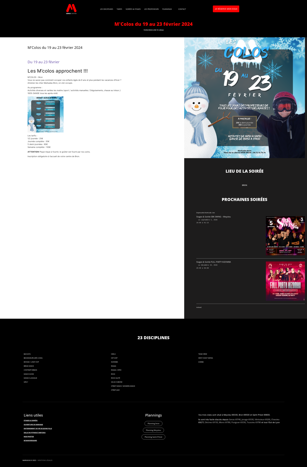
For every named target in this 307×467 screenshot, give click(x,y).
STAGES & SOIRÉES (30, 420)
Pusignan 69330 (238, 422)
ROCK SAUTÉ (115, 378)
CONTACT (182, 9)
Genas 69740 (235, 419)
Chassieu (275, 419)
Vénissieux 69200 (262, 419)
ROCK (113, 374)
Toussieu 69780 (254, 422)
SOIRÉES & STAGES (133, 9)
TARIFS (119, 9)
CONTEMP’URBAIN (30, 370)
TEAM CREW (202, 354)
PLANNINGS (167, 9)
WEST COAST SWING (205, 358)
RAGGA (113, 366)
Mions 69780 (224, 422)
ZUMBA (201, 362)
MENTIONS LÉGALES (45, 460)
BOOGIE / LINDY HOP (31, 362)
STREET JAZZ (115, 390)
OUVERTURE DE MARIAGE (33, 424)
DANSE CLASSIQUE (30, 378)
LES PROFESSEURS (151, 9)
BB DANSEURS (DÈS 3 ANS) (33, 358)
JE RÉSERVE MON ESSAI (226, 9)
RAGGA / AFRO (116, 370)
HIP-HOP (114, 358)
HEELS (113, 354)
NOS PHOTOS (29, 436)
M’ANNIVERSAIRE (30, 440)
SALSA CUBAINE (116, 382)
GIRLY (26, 382)
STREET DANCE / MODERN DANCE (123, 386)
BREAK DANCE (29, 366)
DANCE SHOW (29, 374)
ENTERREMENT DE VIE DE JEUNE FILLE (38, 428)
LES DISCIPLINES (106, 9)
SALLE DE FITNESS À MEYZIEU (35, 432)
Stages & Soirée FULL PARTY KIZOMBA (213, 262)
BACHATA (27, 354)
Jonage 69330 (248, 419)
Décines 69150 (211, 422)
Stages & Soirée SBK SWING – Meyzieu (213, 216)
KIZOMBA (114, 362)
